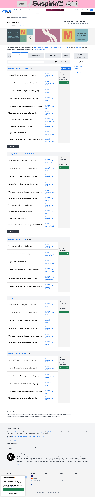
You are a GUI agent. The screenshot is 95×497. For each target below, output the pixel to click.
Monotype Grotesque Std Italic (49, 98)
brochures (46, 414)
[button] (93, 4)
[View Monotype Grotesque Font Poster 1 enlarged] (20, 35)
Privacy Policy (62, 480)
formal (9, 414)
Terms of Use (62, 478)
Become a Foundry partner (50, 476)
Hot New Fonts (45, 13)
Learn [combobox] (70, 9)
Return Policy (62, 482)
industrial (58, 416)
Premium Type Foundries (56, 13)
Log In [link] (91, 9)
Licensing (66, 55)
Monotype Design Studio (58, 47)
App (75, 70)
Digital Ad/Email (77, 72)
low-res (14, 416)
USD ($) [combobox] (76, 9)
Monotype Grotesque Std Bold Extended (49, 139)
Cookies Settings (13, 493)
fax (32, 414)
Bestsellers (36, 13)
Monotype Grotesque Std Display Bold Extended (49, 286)
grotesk (13, 414)
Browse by (20, 13)
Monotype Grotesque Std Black (49, 113)
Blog (65, 13)
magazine (40, 414)
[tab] (9, 55)
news (17, 414)
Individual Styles (36, 55)
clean (53, 416)
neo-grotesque (21, 416)
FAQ (75, 476)
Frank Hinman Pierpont (46, 47)
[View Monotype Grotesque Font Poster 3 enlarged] (75, 35)
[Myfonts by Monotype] (6, 11)
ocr (20, 414)
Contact (76, 478)
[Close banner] (62, 9)
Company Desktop (78, 66)
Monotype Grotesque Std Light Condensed (50, 119)
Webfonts (76, 68)
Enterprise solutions (88, 13)
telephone (25, 414)
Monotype (13, 17)
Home (8, 17)
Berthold (17, 432)
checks (50, 414)
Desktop (76, 64)
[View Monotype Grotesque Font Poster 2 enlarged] (47, 35)
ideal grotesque (38, 416)
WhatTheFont (72, 13)
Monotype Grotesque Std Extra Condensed (50, 132)
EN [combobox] (82, 9)
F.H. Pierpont (51, 432)
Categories (28, 13)
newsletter (59, 414)
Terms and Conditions (64, 476)
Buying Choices (64, 82)
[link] (14, 10)
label (55, 414)
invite (69, 414)
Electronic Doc (77, 74)
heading (44, 416)
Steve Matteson (37, 47)
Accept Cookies (13, 490)
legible (49, 416)
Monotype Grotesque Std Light (49, 83)
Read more (19, 464)
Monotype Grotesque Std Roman (49, 91)
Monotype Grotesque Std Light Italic (49, 75)
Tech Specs (53, 55)
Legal (61, 484)
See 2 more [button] (13, 146)
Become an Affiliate (49, 478)
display (26, 416)
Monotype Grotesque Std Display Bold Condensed (49, 278)
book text (9, 416)
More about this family (40, 49)
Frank (66, 47)
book (36, 414)
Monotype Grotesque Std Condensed (49, 126)
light (29, 414)
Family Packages (20, 55)
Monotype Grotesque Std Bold (49, 106)
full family (32, 416)
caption (64, 414)
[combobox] (29, 10)
